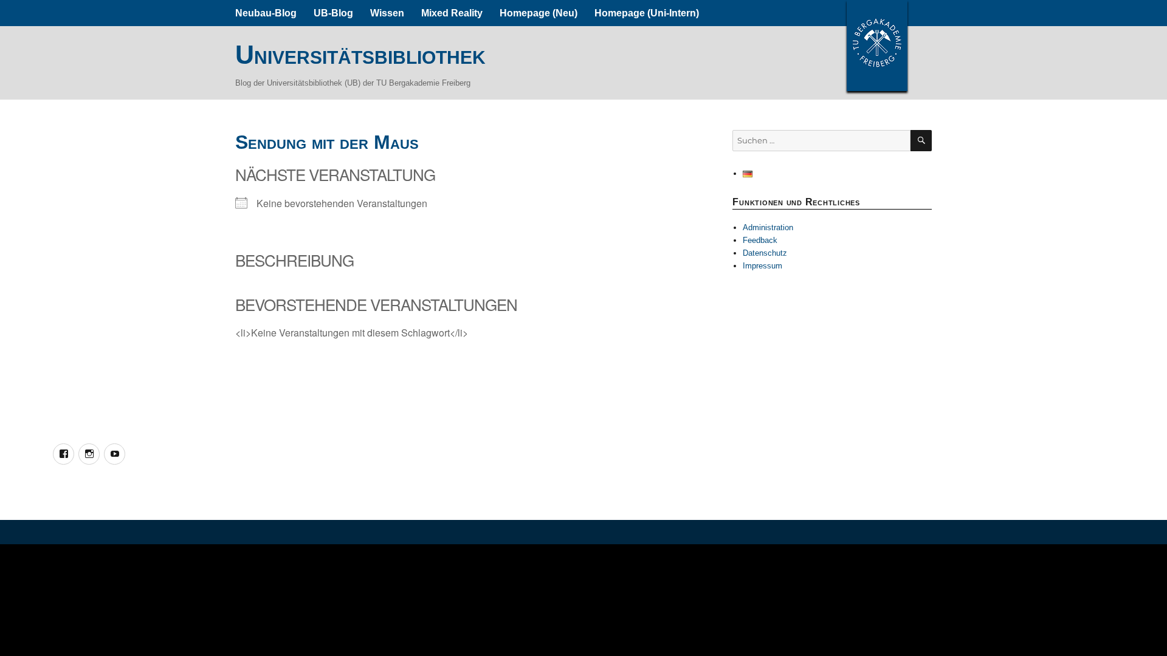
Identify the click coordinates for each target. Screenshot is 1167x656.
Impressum (762, 265)
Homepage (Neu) (538, 13)
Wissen (387, 13)
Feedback (760, 240)
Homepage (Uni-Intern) (646, 13)
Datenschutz (765, 253)
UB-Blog (333, 13)
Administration (768, 227)
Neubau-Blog (266, 13)
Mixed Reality (452, 13)
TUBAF (877, 45)
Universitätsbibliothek (360, 54)
